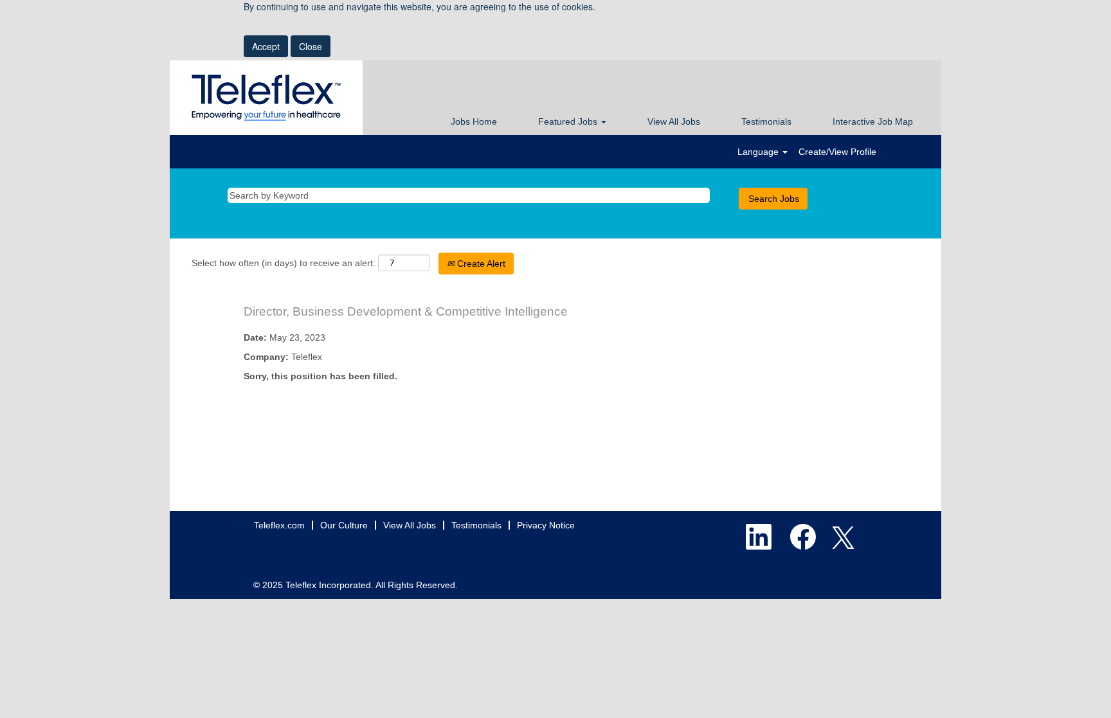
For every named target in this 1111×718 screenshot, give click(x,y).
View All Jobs (673, 121)
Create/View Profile (837, 152)
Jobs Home (474, 121)
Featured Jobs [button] (569, 121)
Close (310, 46)
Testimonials (766, 121)
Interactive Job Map (873, 121)
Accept (266, 46)
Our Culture (344, 525)
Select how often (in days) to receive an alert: (283, 263)
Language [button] (759, 152)
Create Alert (480, 263)
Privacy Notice (546, 525)
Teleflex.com (279, 525)
